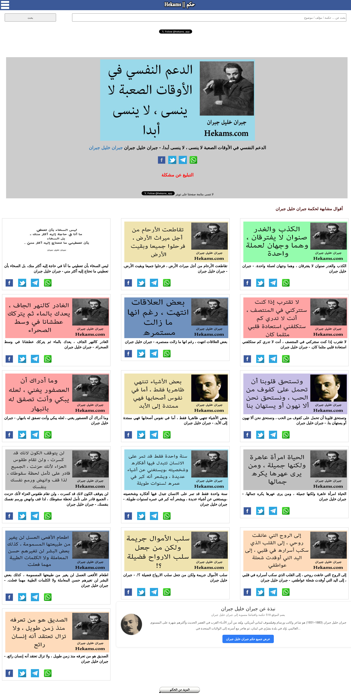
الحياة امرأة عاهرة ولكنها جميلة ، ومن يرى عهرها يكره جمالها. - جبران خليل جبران (294, 496)
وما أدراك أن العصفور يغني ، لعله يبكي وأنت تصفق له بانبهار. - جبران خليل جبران (56, 420)
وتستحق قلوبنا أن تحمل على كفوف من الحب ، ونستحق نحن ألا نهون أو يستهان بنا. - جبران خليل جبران (294, 420)
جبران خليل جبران (106, 147)
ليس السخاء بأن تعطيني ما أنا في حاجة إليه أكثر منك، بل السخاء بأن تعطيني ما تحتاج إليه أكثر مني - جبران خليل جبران (56, 268)
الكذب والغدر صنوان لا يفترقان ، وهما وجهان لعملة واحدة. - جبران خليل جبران (294, 268)
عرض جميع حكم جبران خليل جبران (248, 639)
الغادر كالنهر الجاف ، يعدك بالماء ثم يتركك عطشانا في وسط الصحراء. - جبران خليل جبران (56, 344)
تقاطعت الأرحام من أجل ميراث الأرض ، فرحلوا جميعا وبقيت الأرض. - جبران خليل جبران (175, 268)
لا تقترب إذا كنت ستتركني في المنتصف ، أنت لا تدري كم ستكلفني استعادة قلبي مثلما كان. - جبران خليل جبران (294, 344)
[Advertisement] (175, 45)
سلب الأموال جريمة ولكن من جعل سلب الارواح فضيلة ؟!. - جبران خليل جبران (175, 577)
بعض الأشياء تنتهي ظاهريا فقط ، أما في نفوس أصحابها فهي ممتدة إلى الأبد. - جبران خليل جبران (175, 420)
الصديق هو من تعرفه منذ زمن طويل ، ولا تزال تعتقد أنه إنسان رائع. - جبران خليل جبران (56, 658)
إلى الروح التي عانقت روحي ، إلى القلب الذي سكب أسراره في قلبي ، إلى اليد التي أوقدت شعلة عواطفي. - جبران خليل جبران (294, 577)
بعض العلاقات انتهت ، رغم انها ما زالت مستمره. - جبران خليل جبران (176, 341)
